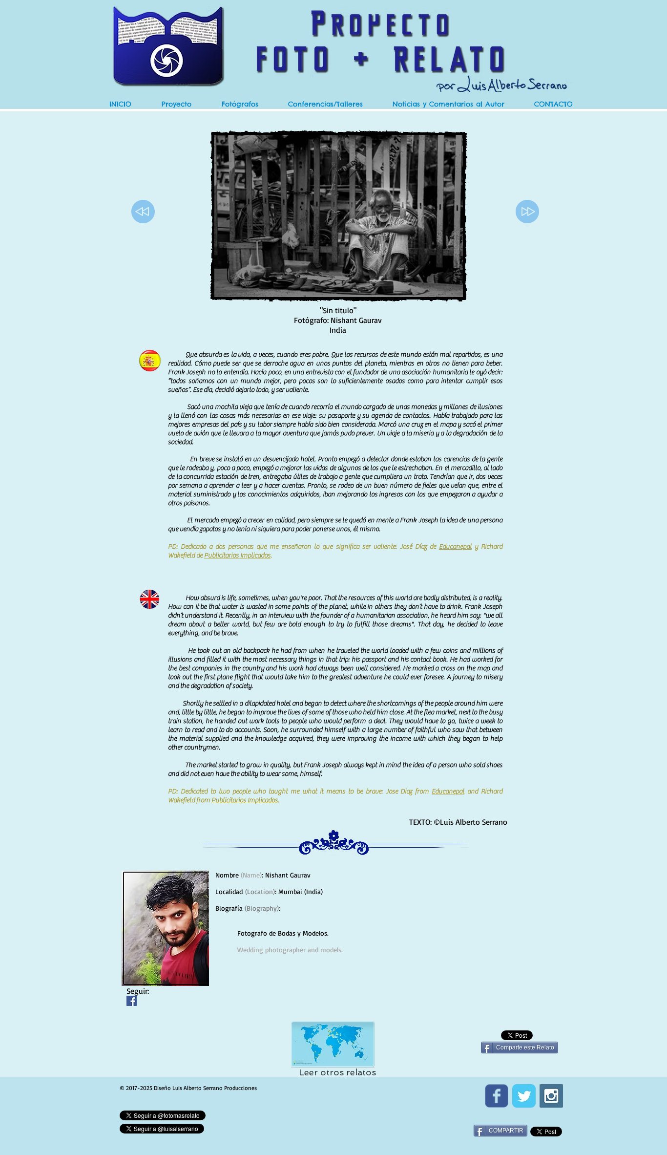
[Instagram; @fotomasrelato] (551, 1096)
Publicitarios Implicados (237, 555)
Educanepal (455, 547)
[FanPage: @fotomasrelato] (496, 1096)
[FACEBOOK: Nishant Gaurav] (131, 1001)
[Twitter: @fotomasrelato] (524, 1096)
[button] (448, 104)
